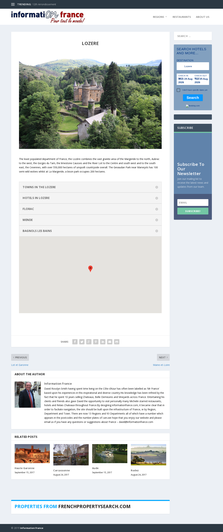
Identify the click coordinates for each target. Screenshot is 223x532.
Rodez (135, 470)
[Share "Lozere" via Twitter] (81, 341)
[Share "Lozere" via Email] (109, 341)
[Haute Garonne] (32, 453)
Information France (58, 384)
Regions (158, 16)
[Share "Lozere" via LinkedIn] (102, 341)
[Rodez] (148, 454)
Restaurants (182, 16)
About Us (202, 16)
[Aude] (109, 453)
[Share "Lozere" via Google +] (88, 341)
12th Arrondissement (44, 4)
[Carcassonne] (71, 454)
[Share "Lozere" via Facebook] (74, 341)
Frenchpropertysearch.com (94, 506)
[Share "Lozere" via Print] (116, 341)
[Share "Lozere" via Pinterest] (95, 341)
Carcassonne (61, 470)
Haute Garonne (24, 468)
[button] (90, 270)
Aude (95, 468)
